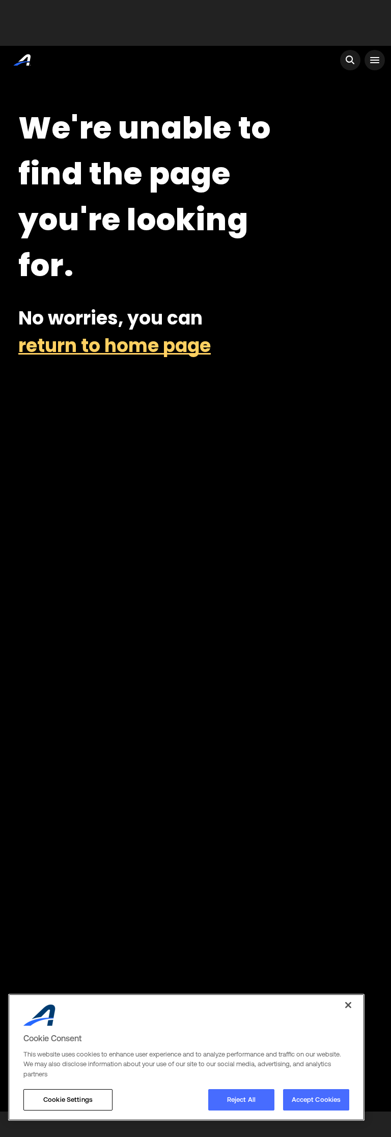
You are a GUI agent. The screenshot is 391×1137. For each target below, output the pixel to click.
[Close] (348, 1005)
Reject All (241, 1099)
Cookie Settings (68, 1099)
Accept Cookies (316, 1099)
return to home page (114, 346)
